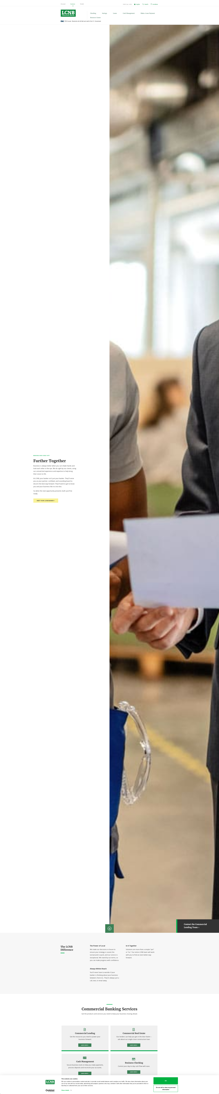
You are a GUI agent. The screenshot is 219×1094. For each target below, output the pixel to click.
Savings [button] (104, 13)
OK (166, 1080)
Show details (65, 1090)
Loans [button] (115, 13)
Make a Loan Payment (148, 13)
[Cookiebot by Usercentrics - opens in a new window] (50, 1090)
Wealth (82, 4)
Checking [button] (93, 13)
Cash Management (129, 13)
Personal (63, 4)
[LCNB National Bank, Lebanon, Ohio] (72, 13)
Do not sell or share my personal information (165, 1088)
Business (72, 4)
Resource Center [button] (95, 17)
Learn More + (85, 1045)
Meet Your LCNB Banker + (46, 500)
